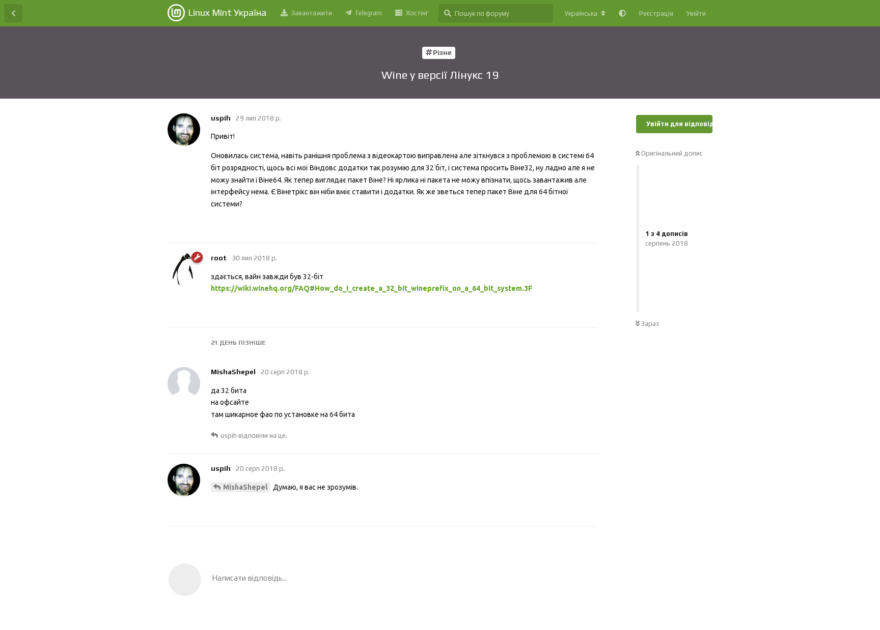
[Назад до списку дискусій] (13, 13)
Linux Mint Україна (227, 12)
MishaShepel (245, 487)
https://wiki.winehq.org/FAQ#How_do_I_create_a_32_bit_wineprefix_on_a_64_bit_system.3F (371, 288)
